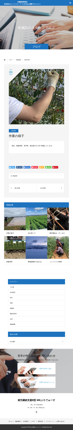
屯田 (11, 303)
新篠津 (12, 308)
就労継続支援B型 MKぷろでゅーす (36, 400)
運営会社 (40, 421)
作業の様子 (10, 233)
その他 (12, 287)
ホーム (11, 421)
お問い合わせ (60, 421)
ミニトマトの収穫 (56, 262)
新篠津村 (9, 262)
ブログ (33, 421)
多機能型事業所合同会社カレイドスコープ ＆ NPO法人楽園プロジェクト (22, 3)
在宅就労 (12, 292)
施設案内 (18, 421)
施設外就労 (13, 313)
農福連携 (13, 131)
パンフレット (50, 421)
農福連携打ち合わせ (35, 262)
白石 (11, 319)
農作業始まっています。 (58, 233)
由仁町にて (32, 233)
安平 (11, 298)
